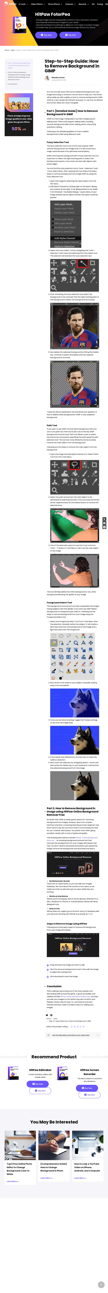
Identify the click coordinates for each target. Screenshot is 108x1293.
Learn (13, 50)
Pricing (100, 4)
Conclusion (12, 84)
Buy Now (48, 35)
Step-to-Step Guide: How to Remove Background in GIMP (37, 50)
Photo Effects (54, 4)
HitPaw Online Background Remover (75, 996)
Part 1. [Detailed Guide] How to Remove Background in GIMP (19, 65)
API (93, 4)
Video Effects (37, 4)
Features (69, 4)
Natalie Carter (58, 77)
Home (7, 50)
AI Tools (22, 4)
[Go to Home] (10, 4)
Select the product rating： (57, 1026)
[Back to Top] (101, 1284)
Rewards (82, 4)
